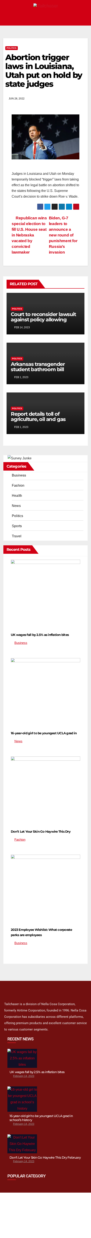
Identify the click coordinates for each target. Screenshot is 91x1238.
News (16, 506)
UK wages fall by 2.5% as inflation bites (40, 635)
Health (17, 495)
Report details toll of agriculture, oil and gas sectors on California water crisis (43, 422)
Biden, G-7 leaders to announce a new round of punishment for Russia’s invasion (63, 235)
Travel (16, 536)
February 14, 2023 (23, 1076)
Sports (17, 526)
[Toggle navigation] (83, 18)
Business (19, 475)
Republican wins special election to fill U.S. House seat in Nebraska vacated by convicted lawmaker (29, 235)
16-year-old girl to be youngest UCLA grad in (44, 733)
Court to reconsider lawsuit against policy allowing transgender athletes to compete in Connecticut (43, 322)
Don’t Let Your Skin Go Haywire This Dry (40, 831)
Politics (12, 48)
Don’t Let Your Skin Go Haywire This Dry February (45, 1157)
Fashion (18, 485)
